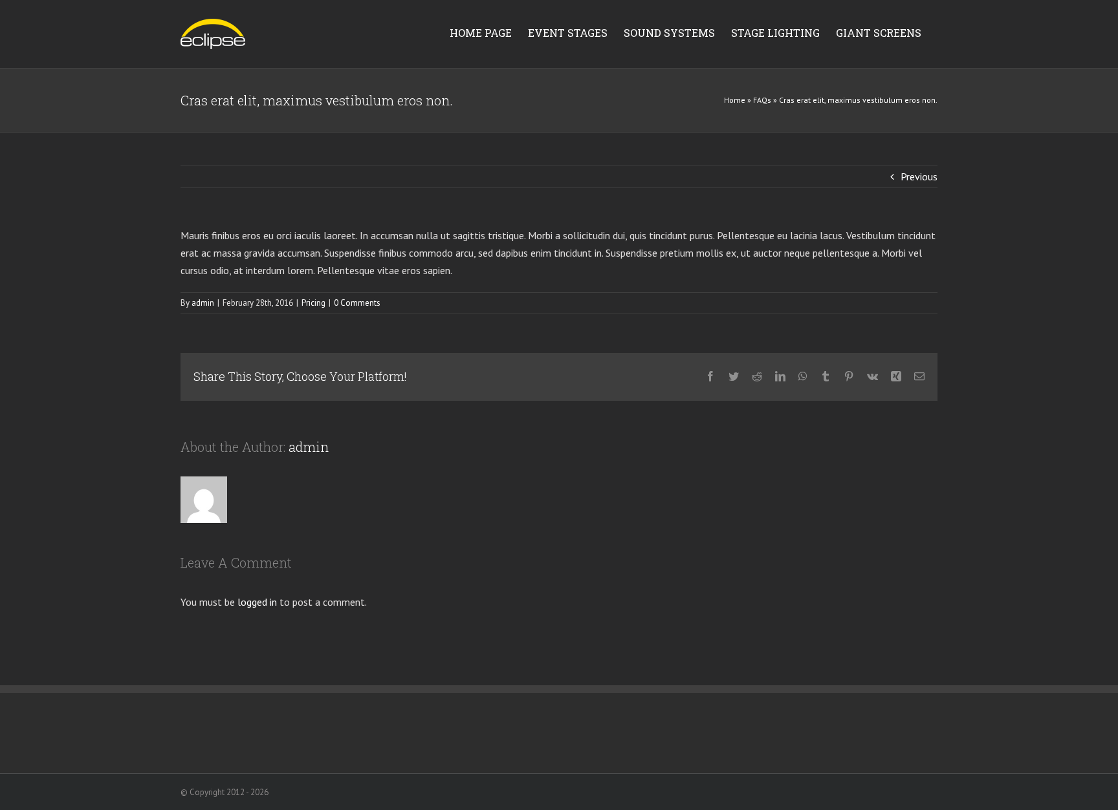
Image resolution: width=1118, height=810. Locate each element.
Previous (919, 176)
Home (734, 100)
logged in (257, 601)
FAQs (762, 100)
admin (203, 302)
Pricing (313, 302)
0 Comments (357, 302)
